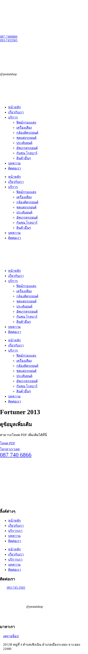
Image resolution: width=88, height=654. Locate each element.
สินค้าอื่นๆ (23, 158)
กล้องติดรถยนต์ (27, 132)
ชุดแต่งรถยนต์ (26, 137)
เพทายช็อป (11, 636)
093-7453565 (8, 40)
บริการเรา (15, 530)
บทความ (14, 163)
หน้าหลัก (14, 107)
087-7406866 (8, 36)
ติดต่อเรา (14, 168)
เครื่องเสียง (24, 127)
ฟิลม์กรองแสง (26, 122)
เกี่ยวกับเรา (16, 112)
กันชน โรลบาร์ (26, 153)
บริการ (13, 117)
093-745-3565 (16, 587)
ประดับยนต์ (24, 143)
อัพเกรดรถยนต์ (27, 148)
